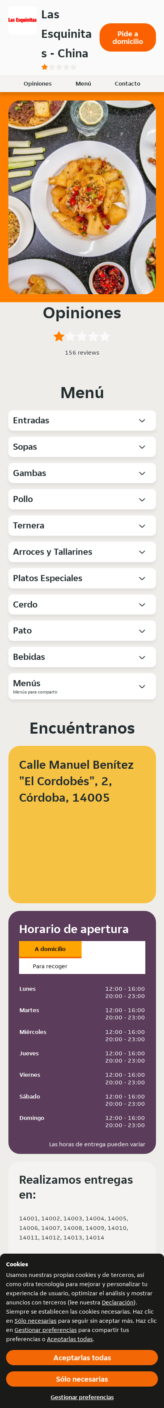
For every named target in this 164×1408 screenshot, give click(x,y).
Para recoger (50, 966)
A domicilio (50, 949)
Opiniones (37, 83)
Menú (83, 83)
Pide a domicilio (128, 37)
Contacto (127, 83)
